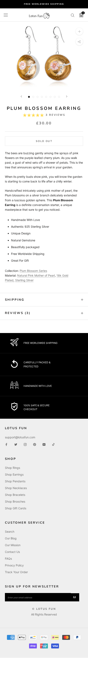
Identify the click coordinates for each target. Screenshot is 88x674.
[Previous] (21, 96)
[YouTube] (44, 444)
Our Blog (11, 538)
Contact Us (12, 552)
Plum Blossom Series (33, 270)
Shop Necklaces (16, 488)
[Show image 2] (33, 97)
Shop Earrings (14, 474)
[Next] (66, 96)
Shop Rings (12, 467)
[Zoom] (79, 31)
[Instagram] (25, 444)
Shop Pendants (15, 481)
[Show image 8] (59, 97)
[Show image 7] (55, 97)
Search (9, 531)
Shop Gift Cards (15, 508)
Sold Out (44, 141)
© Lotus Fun (44, 609)
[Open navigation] (6, 15)
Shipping (14, 300)
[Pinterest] (34, 444)
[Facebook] (6, 444)
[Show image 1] (29, 97)
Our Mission (12, 545)
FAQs (8, 558)
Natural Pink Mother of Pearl (36, 275)
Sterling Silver (24, 280)
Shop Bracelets (15, 494)
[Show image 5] (46, 97)
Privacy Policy (14, 565)
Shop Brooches (15, 501)
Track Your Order (16, 572)
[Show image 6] (50, 97)
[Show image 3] (37, 97)
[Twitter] (15, 444)
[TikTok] (53, 444)
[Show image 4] (42, 97)
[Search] (72, 15)
